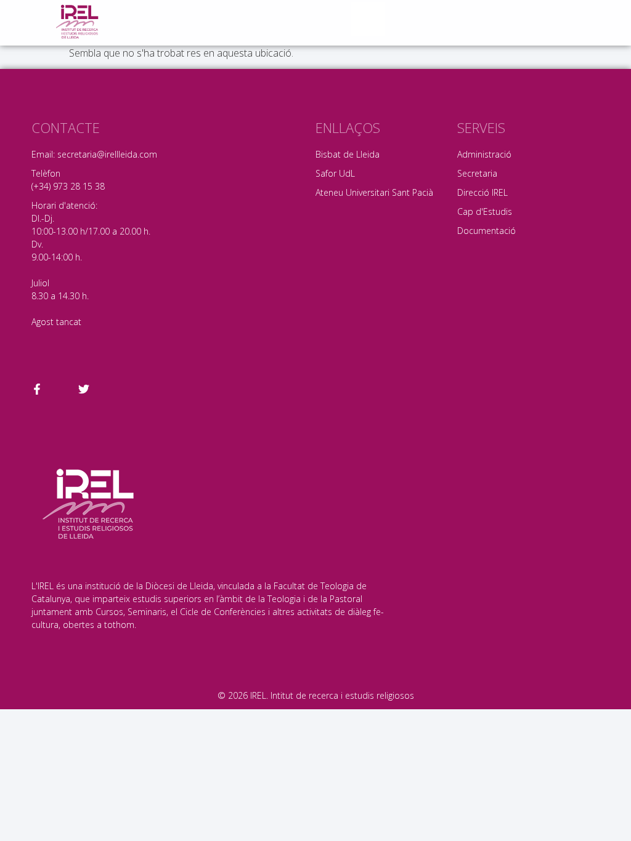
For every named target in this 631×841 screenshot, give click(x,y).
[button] (368, 19)
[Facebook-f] (37, 389)
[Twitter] (83, 389)
